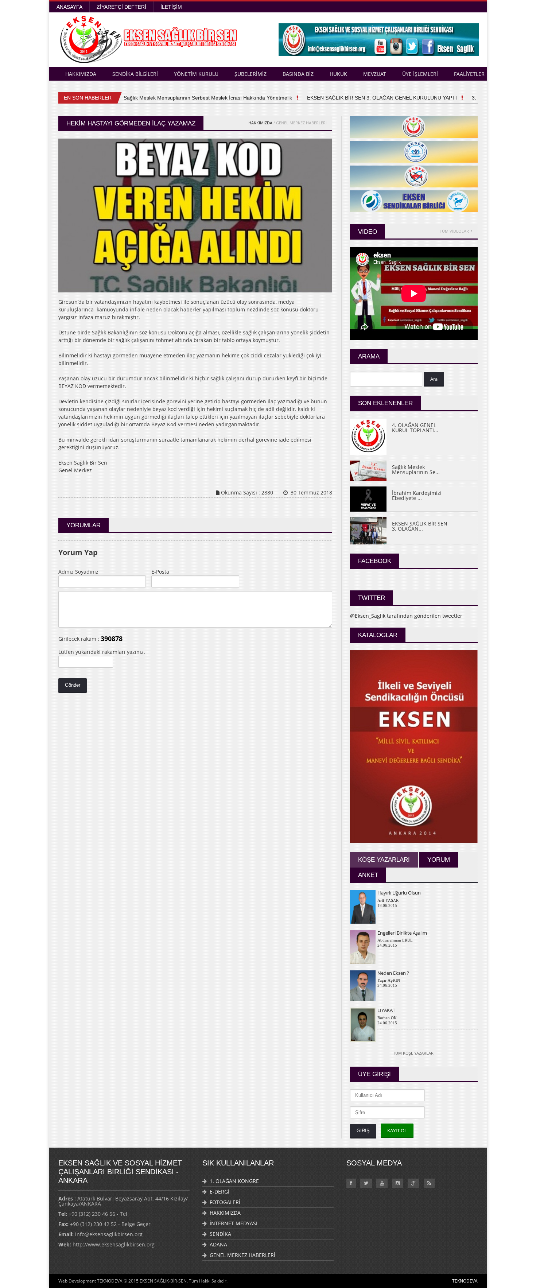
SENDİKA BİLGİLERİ (135, 73)
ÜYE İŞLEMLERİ (420, 73)
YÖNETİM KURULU (196, 73)
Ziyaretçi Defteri (121, 7)
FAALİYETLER (469, 73)
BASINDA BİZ (298, 73)
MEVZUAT (374, 73)
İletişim (171, 7)
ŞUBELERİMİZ (250, 73)
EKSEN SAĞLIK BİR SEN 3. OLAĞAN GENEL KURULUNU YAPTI (367, 98)
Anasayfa (69, 7)
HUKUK (338, 73)
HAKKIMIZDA (80, 73)
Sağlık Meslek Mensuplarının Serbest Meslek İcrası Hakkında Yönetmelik (193, 98)
